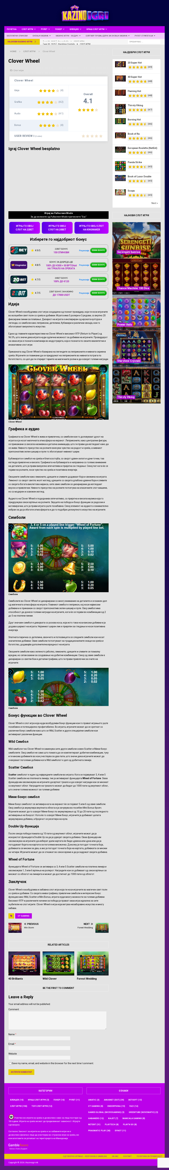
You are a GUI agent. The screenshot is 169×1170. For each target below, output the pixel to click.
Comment (13, 1009)
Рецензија (84, 250)
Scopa (131, 190)
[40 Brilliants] (24, 963)
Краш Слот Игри (95, 29)
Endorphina (116, 1106)
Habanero (96, 1118)
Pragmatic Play (99, 1130)
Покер (58, 29)
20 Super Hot (135, 62)
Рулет (44, 29)
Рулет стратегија (144, 36)
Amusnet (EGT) (114, 1100)
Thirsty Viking (135, 105)
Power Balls (124, 324)
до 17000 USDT (61, 295)
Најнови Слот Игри (136, 215)
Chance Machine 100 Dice (133, 288)
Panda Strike (135, 162)
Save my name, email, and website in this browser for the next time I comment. (53, 1063)
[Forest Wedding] (93, 963)
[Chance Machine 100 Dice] (136, 276)
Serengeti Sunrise (128, 252)
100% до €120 (61, 281)
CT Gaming (23, 916)
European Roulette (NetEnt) (142, 148)
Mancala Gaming (133, 1118)
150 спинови (61, 252)
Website (12, 1053)
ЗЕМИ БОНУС (98, 250)
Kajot (113, 1118)
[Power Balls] (136, 313)
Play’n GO (130, 1124)
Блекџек (74, 29)
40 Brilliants (15, 978)
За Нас (115, 1156)
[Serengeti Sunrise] (136, 240)
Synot (120, 1130)
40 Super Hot (135, 77)
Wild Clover (50, 978)
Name (11, 1034)
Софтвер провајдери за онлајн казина (106, 36)
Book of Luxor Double (139, 176)
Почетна (12, 29)
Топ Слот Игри (42, 1106)
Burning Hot (134, 119)
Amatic (93, 1100)
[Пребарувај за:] (144, 41)
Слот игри (27, 29)
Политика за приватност (149, 1156)
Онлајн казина (40, 36)
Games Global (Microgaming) (106, 1112)
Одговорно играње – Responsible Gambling (85, 1156)
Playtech (111, 1124)
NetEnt (94, 1124)
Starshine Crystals (128, 360)
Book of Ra (134, 133)
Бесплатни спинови (17, 36)
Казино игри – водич (67, 36)
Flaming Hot (134, 91)
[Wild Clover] (58, 963)
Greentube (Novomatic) (143, 1112)
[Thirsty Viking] (136, 385)
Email (11, 1044)
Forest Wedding (87, 978)
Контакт (127, 1156)
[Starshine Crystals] (136, 349)
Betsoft (135, 1100)
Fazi (133, 1106)
